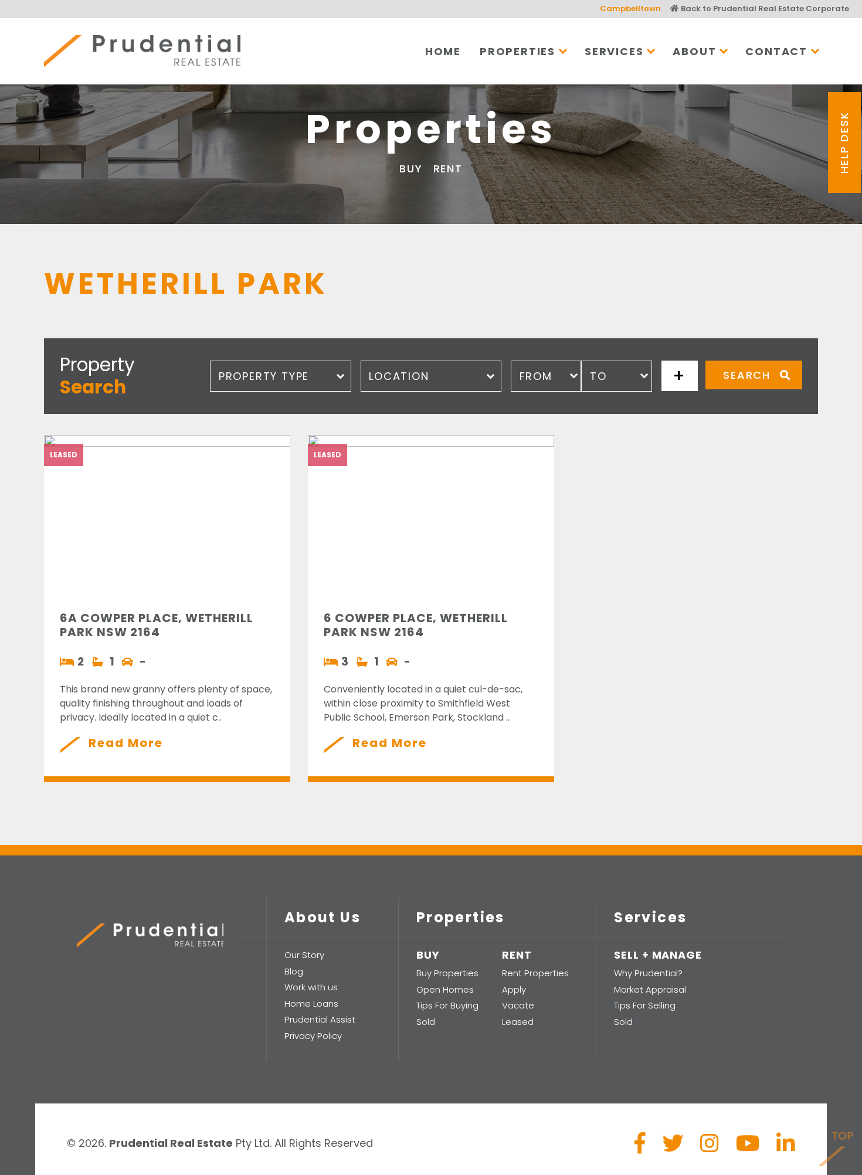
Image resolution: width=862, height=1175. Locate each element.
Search (747, 375)
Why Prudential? (648, 973)
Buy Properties (447, 973)
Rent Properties (535, 973)
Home (443, 51)
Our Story (304, 955)
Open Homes (445, 989)
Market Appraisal (650, 989)
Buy (410, 168)
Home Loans (311, 1003)
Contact (776, 51)
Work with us (311, 987)
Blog (293, 971)
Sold (425, 1022)
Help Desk (844, 142)
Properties (517, 51)
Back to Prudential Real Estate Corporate (764, 8)
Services (614, 51)
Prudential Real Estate (142, 51)
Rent (448, 168)
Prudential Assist (319, 1019)
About (694, 51)
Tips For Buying (447, 1005)
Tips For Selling (645, 1005)
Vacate (518, 1005)
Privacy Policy (313, 1036)
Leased (518, 1022)
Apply (514, 989)
